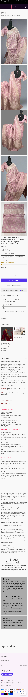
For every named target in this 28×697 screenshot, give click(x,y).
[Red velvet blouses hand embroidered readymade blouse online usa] (7, 334)
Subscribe (23, 665)
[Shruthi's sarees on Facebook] (2, 671)
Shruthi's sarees (13, 682)
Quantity (3, 267)
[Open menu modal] (2, 6)
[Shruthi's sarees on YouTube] (9, 671)
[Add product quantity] (2, 270)
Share (5, 318)
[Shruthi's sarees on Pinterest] (5, 671)
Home (3, 12)
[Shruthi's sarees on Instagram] (7, 671)
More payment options (14, 285)
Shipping (3, 295)
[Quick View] (11, 339)
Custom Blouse (18, 337)
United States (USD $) (8, 680)
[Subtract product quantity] (7, 270)
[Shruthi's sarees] (14, 6)
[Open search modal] (22, 6)
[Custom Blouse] (19, 331)
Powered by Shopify (6, 685)
